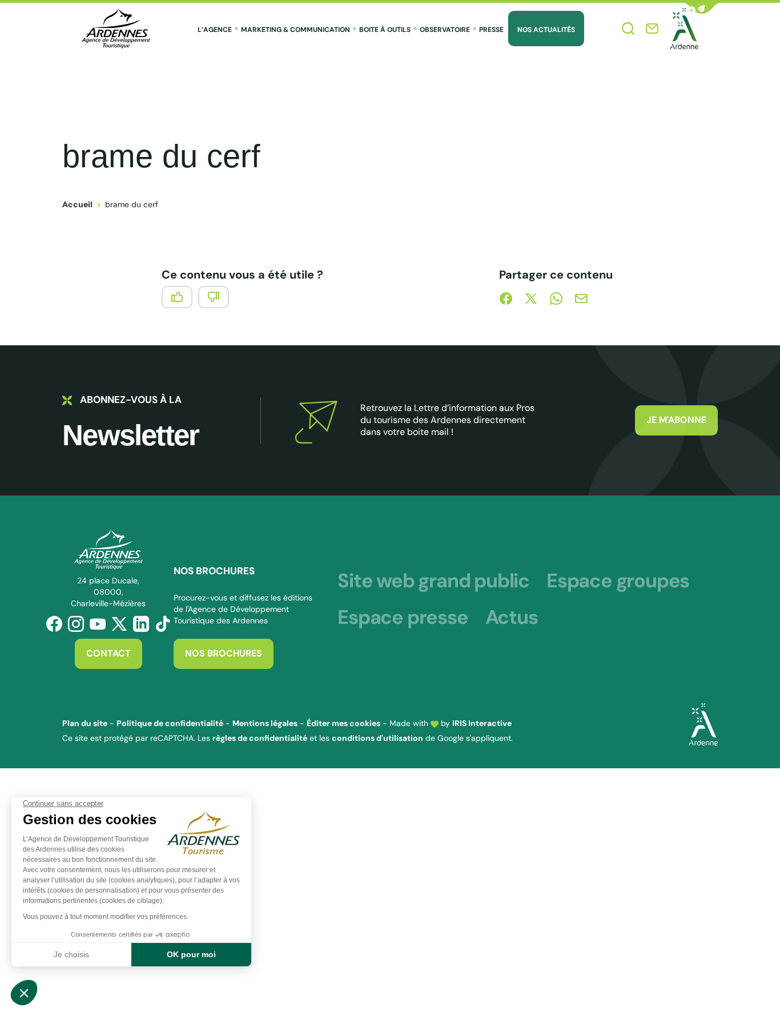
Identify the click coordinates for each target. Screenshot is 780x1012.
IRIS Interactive (482, 723)
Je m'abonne (676, 420)
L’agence (215, 29)
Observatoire (445, 29)
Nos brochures (223, 653)
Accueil (77, 204)
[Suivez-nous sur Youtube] (98, 624)
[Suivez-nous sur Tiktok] (163, 624)
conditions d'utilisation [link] (377, 738)
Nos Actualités (546, 29)
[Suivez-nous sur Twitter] (119, 624)
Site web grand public (433, 581)
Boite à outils (385, 29)
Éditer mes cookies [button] (343, 723)
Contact (108, 653)
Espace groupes (617, 581)
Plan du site (84, 723)
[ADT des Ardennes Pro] (116, 29)
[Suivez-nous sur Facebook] (54, 624)
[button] (702, 8)
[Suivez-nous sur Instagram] (76, 624)
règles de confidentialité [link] (259, 738)
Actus (511, 617)
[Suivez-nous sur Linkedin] (141, 624)
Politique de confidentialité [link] (169, 723)
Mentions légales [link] (264, 723)
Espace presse (402, 617)
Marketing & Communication (295, 29)
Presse (491, 29)
